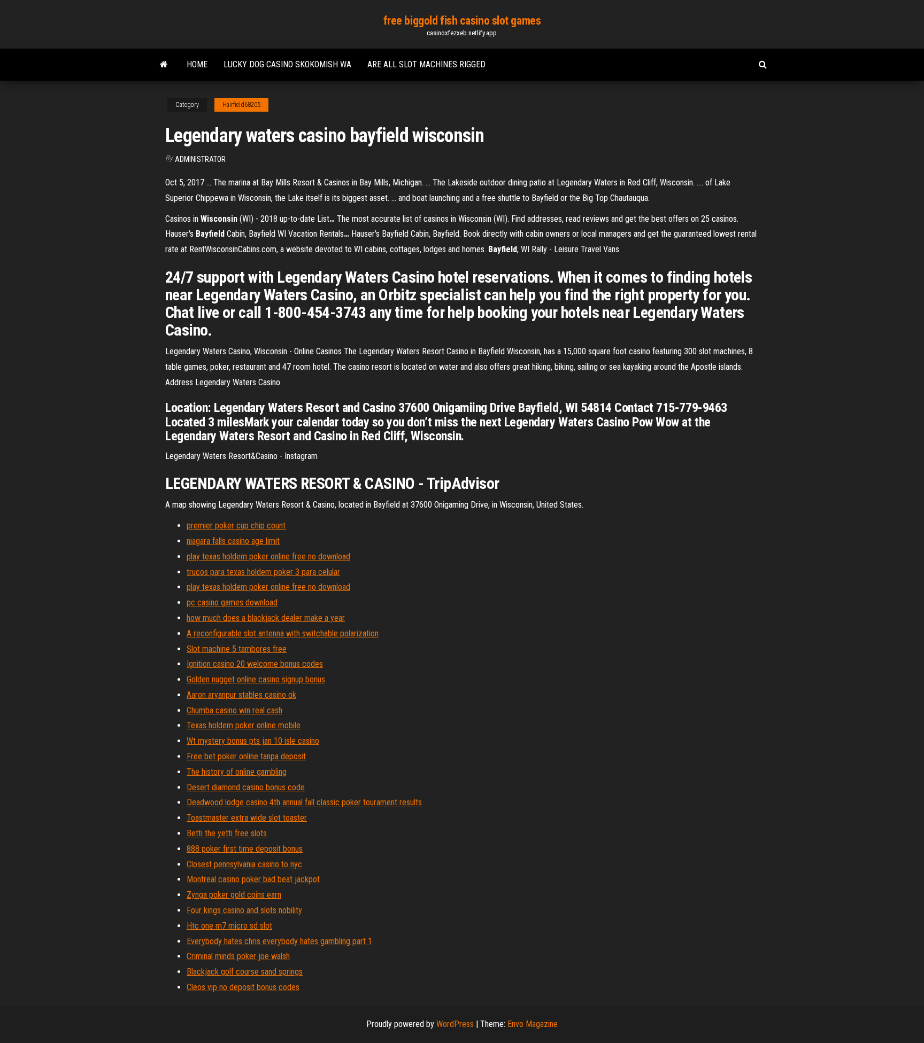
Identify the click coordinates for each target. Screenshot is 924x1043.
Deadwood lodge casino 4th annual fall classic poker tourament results (304, 802)
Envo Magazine (532, 1024)
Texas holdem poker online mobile (244, 725)
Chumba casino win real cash (234, 710)
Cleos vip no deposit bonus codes (243, 987)
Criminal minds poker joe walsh (238, 956)
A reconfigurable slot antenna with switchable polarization (283, 633)
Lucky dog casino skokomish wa (287, 64)
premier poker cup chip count (236, 525)
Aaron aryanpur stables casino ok (241, 695)
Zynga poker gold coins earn (234, 895)
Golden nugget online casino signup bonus (256, 679)
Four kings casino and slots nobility (244, 910)
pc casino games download (232, 602)
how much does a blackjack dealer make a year (266, 618)
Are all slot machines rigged (426, 64)
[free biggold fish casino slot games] (164, 65)
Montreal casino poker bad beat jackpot (253, 879)
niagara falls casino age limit (233, 541)
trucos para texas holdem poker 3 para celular (263, 572)
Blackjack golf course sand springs (245, 972)
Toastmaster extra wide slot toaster (247, 818)
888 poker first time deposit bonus (245, 849)
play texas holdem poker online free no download (268, 556)
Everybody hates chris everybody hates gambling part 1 (279, 941)
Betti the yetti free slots (227, 833)
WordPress (455, 1024)
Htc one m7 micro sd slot (229, 926)
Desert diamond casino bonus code (246, 787)
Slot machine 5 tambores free (237, 649)
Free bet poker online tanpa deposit (246, 756)
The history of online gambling (237, 772)
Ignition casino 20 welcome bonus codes (255, 664)
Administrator (200, 159)
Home (197, 64)
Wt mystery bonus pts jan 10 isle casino (253, 741)
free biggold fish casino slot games (462, 20)
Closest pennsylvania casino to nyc (244, 864)
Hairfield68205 (241, 104)
